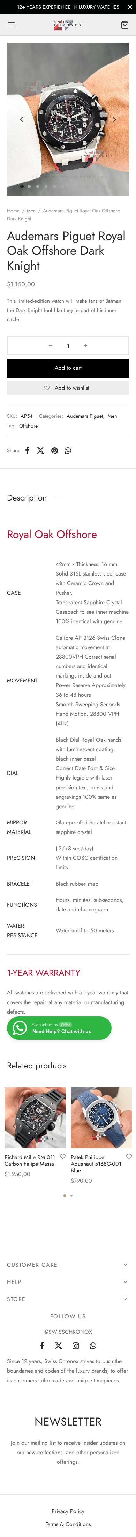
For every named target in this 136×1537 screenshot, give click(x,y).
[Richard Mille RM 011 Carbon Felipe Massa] (35, 1117)
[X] (40, 450)
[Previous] (14, 1125)
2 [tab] (71, 1196)
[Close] (130, 6)
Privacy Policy (68, 1511)
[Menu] (11, 25)
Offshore (28, 425)
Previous (22, 120)
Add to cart (68, 368)
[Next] (122, 1125)
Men (31, 210)
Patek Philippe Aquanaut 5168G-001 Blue (96, 1164)
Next (114, 120)
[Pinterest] (54, 450)
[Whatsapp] (68, 450)
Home (13, 210)
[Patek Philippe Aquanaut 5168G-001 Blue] (101, 1117)
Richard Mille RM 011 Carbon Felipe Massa (30, 1160)
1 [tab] (64, 1195)
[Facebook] (27, 450)
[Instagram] (76, 1346)
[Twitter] (58, 1346)
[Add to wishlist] (63, 1157)
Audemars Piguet (85, 416)
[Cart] (125, 25)
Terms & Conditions (68, 1524)
